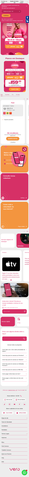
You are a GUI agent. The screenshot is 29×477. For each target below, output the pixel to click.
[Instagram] (9, 404)
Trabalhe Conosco (6, 450)
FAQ (3, 457)
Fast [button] (2, 94)
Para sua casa (9, 399)
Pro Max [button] (18, 94)
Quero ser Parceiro (6, 454)
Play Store (9, 160)
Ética (3, 442)
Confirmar (6, 15)
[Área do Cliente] (19, 294)
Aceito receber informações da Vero (11, 307)
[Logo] (14, 469)
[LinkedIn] (24, 404)
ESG (3, 461)
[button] (27, 99)
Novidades (4, 429)
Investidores (5, 426)
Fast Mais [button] (7, 94)
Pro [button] (12, 94)
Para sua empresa (21, 399)
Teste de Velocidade (7, 422)
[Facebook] (19, 404)
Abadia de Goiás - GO (14, 2)
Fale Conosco (5, 446)
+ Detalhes (12, 142)
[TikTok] (4, 404)
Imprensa (4, 437)
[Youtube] (14, 404)
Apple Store (9, 163)
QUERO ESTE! (12, 138)
